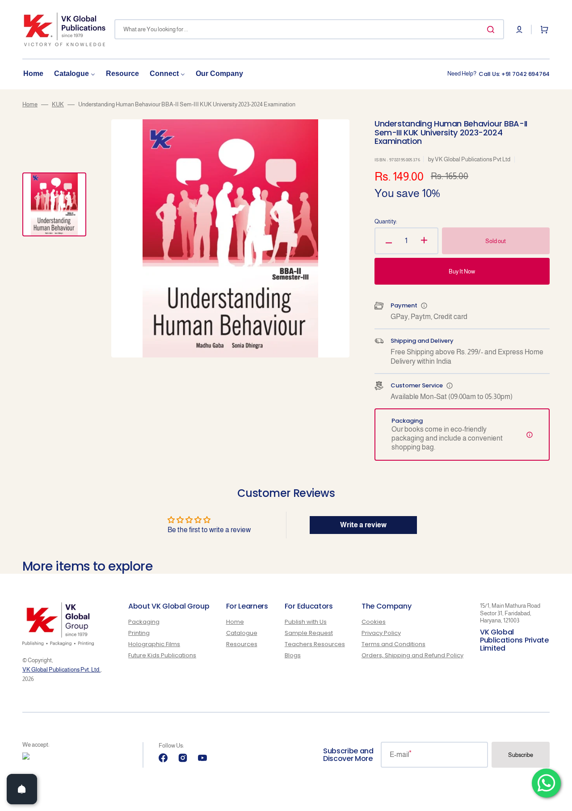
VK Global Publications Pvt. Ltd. (61, 669)
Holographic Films (154, 644)
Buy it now (462, 271)
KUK (58, 104)
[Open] (22, 789)
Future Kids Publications (162, 655)
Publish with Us (306, 622)
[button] (519, 29)
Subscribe (520, 755)
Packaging (144, 622)
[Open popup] (424, 305)
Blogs (293, 655)
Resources (241, 644)
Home (30, 104)
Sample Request (309, 633)
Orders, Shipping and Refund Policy (412, 655)
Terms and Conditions (393, 644)
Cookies (374, 622)
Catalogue (241, 633)
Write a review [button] (363, 525)
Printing (139, 633)
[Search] (492, 29)
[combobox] (309, 29)
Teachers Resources (315, 644)
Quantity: (385, 221)
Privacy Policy (381, 633)
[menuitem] (33, 74)
